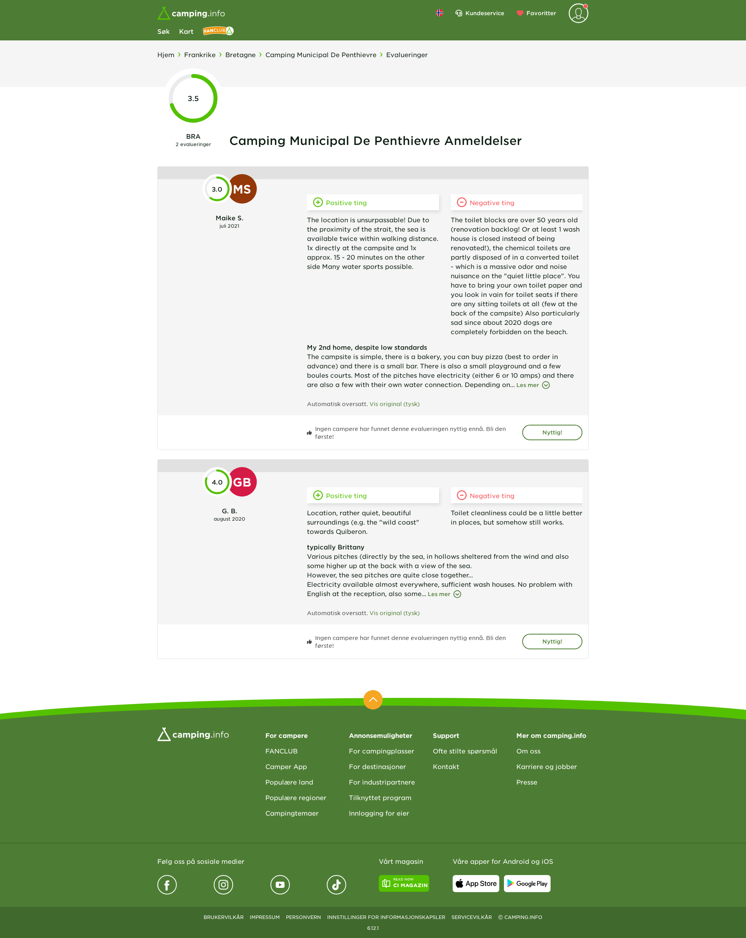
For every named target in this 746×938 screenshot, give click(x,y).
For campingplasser (381, 751)
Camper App (286, 766)
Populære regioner (295, 797)
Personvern (303, 917)
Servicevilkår (471, 917)
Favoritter (541, 13)
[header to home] (191, 13)
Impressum (265, 917)
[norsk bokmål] (439, 13)
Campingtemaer (292, 813)
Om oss (528, 751)
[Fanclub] (218, 31)
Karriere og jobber (546, 766)
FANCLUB (281, 751)
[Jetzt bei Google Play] (527, 883)
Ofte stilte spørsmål (465, 751)
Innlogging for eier (379, 813)
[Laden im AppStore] (476, 883)
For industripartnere (382, 782)
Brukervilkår (224, 917)
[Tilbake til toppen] (373, 700)
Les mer (527, 385)
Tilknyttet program (380, 797)
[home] (193, 733)
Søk (163, 31)
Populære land (289, 782)
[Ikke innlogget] (578, 13)
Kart (186, 31)
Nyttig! (552, 432)
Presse (526, 782)
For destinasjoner (377, 766)
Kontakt (446, 766)
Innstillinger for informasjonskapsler (386, 917)
